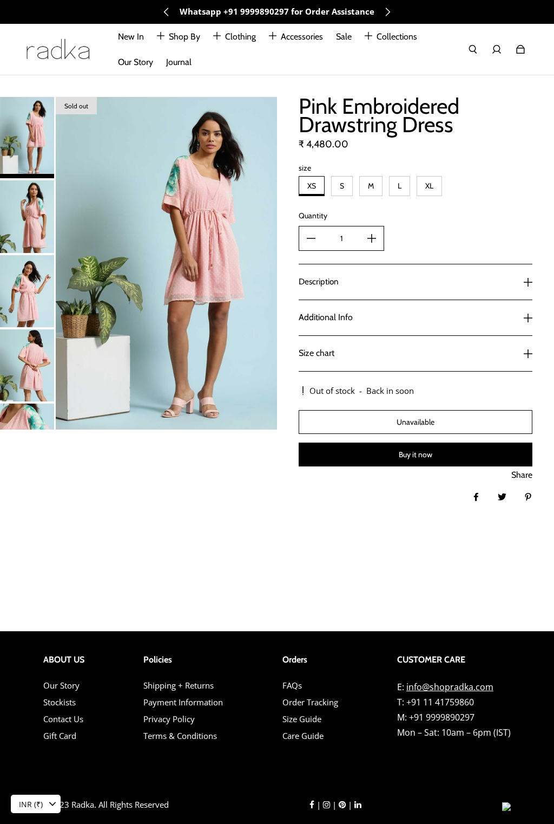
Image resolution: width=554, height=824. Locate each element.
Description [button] (319, 281)
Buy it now (415, 454)
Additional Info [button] (326, 317)
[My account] (497, 49)
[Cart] (520, 49)
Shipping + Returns (178, 685)
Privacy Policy (169, 719)
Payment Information (183, 702)
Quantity (313, 215)
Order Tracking (310, 702)
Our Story (61, 685)
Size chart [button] (316, 353)
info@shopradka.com (449, 687)
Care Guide (303, 736)
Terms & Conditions (180, 736)
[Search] (473, 49)
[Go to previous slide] (167, 12)
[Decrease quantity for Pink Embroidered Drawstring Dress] (311, 238)
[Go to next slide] (387, 12)
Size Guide (301, 719)
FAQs (292, 685)
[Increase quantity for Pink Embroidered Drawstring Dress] (372, 238)
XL (429, 186)
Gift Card (59, 736)
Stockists (59, 702)
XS (311, 186)
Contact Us (63, 719)
